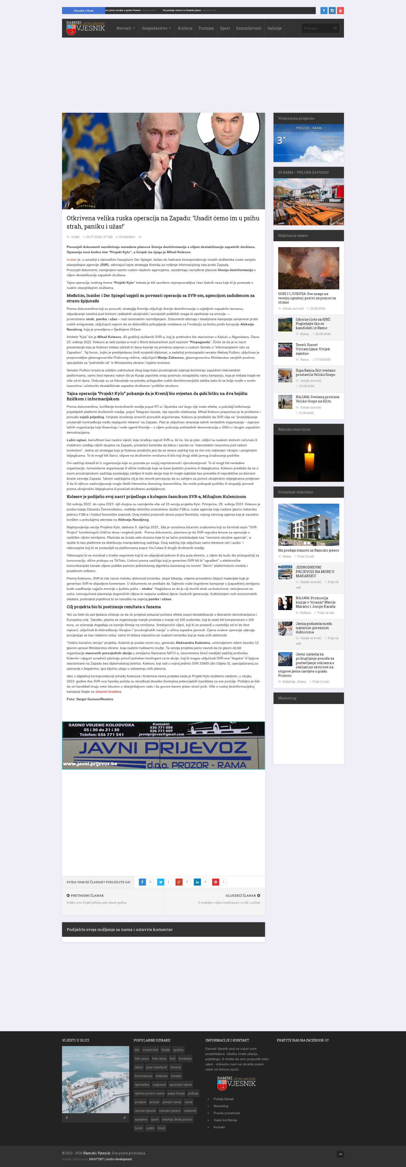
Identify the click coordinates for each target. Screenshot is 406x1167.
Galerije (274, 28)
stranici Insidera (108, 691)
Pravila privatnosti (227, 1110)
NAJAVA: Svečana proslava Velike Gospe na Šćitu (317, 399)
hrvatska (185, 1056)
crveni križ (150, 1047)
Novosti (124, 28)
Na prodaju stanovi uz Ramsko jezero (220, 10)
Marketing (221, 1103)
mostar (176, 1073)
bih (137, 1047)
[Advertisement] (203, 77)
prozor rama (172, 1099)
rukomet (190, 1108)
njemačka (142, 1082)
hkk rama (142, 1056)
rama (188, 1099)
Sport (225, 28)
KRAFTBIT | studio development (110, 1156)
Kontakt (219, 1124)
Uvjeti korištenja (225, 1117)
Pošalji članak (224, 1096)
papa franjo (176, 1091)
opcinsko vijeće (180, 1082)
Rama (304, 334)
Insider (72, 259)
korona (176, 1064)
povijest (140, 1099)
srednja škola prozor (177, 1117)
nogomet (159, 1082)
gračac (178, 1047)
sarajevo (141, 1117)
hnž (172, 1056)
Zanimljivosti (249, 28)
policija (193, 1091)
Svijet (75, 237)
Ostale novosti (293, 308)
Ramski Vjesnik (96, 1150)
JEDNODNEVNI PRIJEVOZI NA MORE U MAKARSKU (315, 571)
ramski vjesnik (145, 1108)
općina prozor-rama (149, 1091)
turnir (139, 1125)
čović (161, 1125)
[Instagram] (332, 10)
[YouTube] (340, 10)
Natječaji (289, 681)
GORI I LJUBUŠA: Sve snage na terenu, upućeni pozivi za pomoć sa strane (307, 298)
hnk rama (159, 1056)
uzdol (150, 1125)
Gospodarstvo (154, 28)
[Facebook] (324, 10)
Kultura (185, 28)
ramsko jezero (169, 1108)
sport (155, 1117)
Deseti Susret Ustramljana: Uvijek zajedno (313, 348)
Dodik (165, 1047)
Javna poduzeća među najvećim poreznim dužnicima (314, 627)
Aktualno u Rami (83, 10)
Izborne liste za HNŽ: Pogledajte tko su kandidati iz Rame (313, 323)
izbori (139, 1064)
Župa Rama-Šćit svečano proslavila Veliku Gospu (316, 372)
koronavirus (143, 1073)
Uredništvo (127, 237)
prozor (154, 1099)
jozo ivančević (156, 1064)
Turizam (206, 28)
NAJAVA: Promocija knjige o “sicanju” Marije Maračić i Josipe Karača (316, 602)
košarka (162, 1073)
